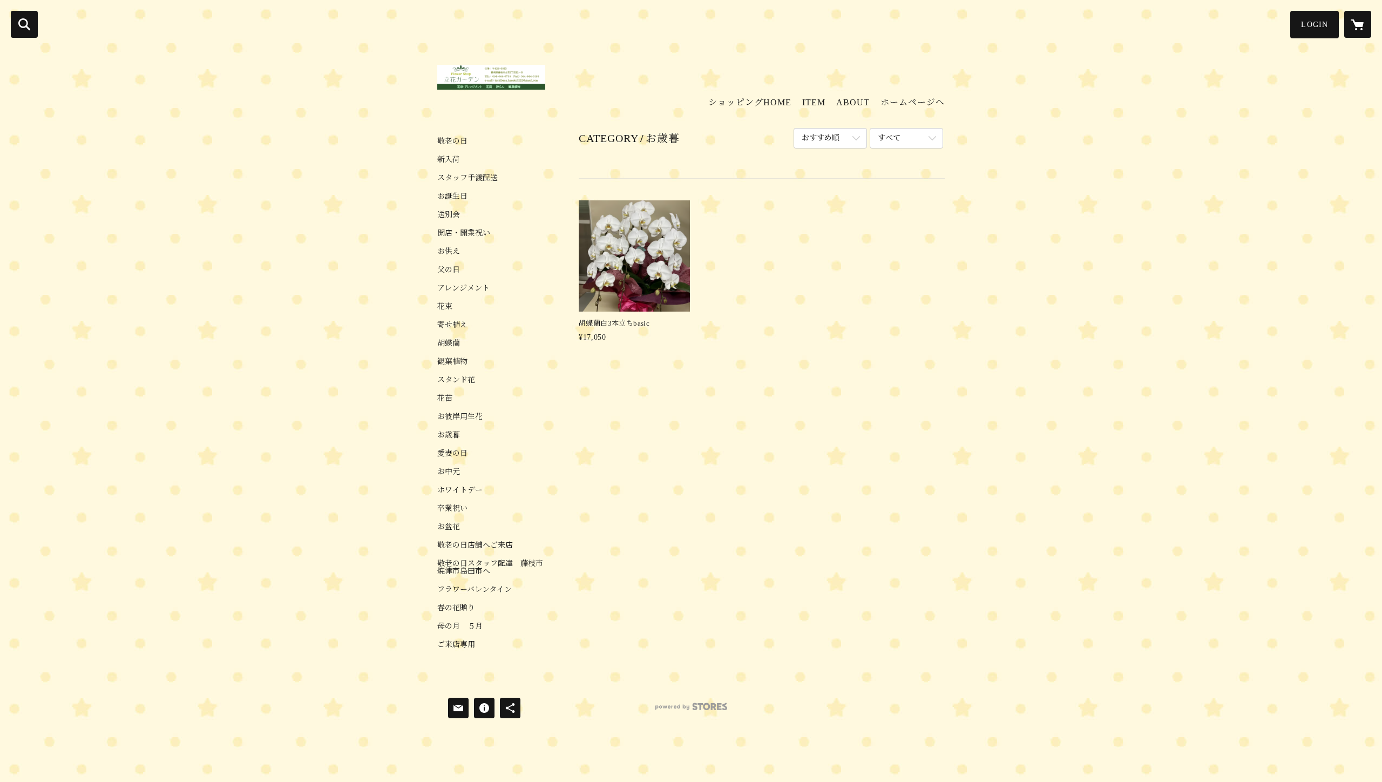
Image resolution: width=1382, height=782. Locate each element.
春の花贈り (456, 608)
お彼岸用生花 (460, 417)
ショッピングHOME (749, 102)
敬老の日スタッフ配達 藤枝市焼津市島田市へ (490, 567)
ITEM (813, 102)
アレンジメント (463, 288)
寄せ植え (452, 325)
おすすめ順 (820, 138)
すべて (889, 138)
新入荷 (448, 160)
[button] (1314, 24)
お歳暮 (448, 435)
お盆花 (448, 527)
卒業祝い (452, 509)
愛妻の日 (452, 453)
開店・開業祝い (463, 233)
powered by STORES (691, 710)
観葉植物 (452, 362)
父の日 (448, 270)
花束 (444, 307)
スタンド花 (456, 380)
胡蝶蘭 (448, 343)
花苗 (444, 398)
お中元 (448, 472)
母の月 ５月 (460, 626)
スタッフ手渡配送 (467, 178)
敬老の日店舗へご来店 (475, 545)
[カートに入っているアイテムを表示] (1357, 24)
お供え (448, 251)
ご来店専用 (456, 645)
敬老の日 (452, 141)
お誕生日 (452, 196)
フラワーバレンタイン (474, 590)
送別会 (448, 215)
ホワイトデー (460, 490)
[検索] (24, 24)
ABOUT (853, 102)
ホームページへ (912, 102)
